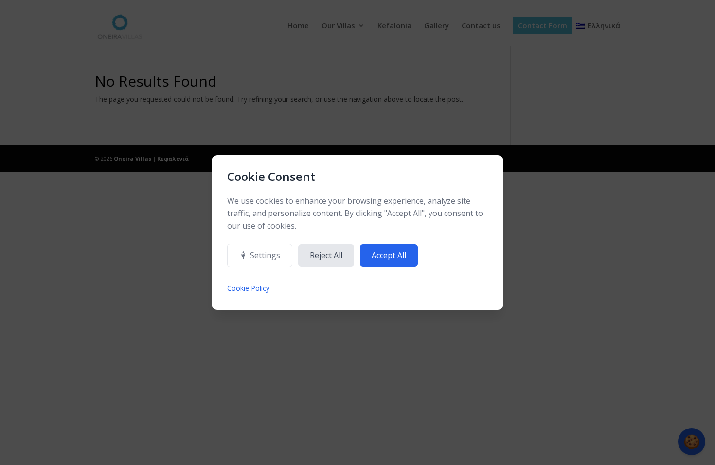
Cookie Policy (248, 288)
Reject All (326, 255)
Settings (265, 255)
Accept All (389, 255)
